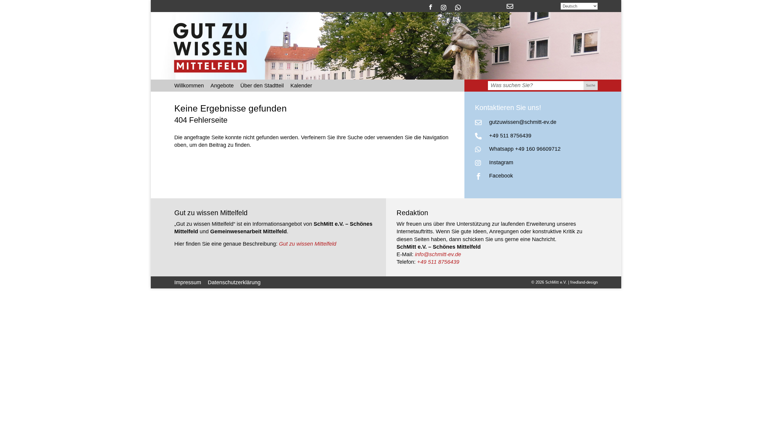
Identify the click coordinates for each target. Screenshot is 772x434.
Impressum (187, 282)
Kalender (301, 86)
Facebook (501, 176)
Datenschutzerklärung (234, 282)
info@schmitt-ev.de (438, 254)
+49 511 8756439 (510, 136)
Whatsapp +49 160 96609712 (525, 149)
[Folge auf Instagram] (443, 7)
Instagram (501, 162)
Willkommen (189, 86)
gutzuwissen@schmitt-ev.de (522, 122)
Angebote (222, 86)
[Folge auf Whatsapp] (457, 7)
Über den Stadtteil (262, 86)
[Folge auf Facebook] (430, 7)
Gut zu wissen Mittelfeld (307, 244)
